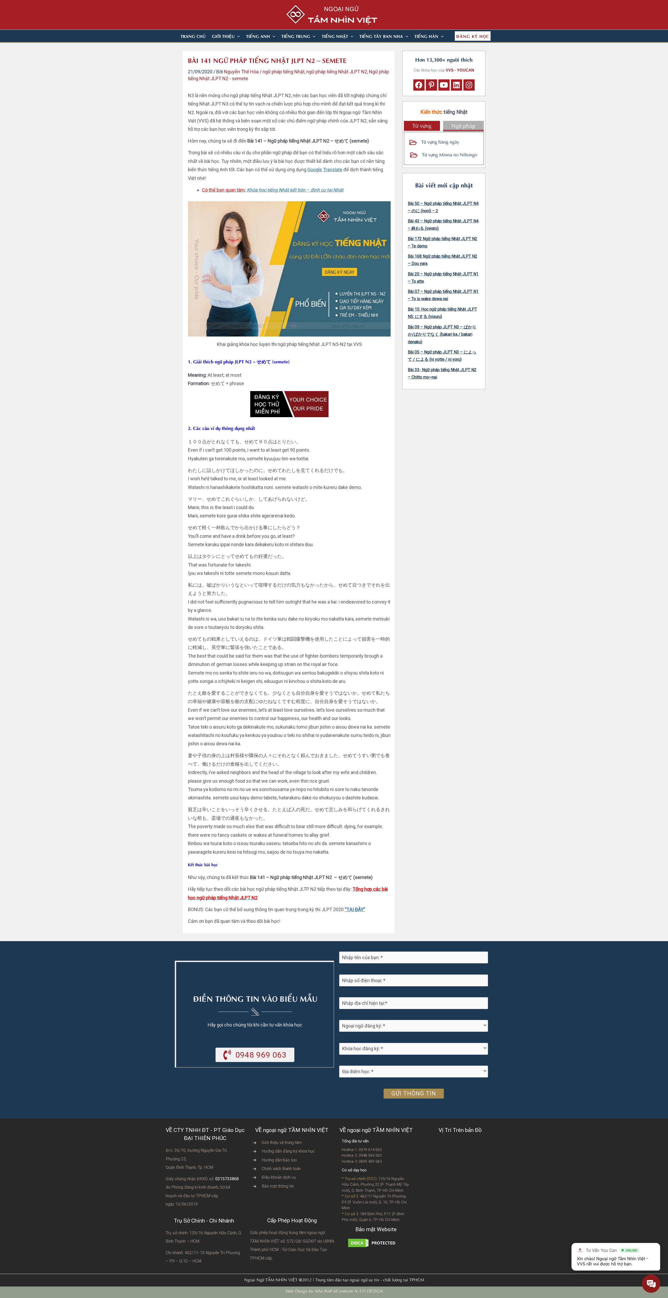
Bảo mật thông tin (278, 1186)
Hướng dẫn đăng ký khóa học (288, 1151)
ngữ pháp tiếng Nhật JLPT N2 (336, 71)
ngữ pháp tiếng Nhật (284, 71)
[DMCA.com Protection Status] (373, 1242)
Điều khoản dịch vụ (279, 1177)
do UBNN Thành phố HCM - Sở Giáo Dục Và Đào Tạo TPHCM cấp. (292, 1250)
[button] (237, 36)
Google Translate (324, 169)
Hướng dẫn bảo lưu (279, 1160)
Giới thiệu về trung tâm (282, 1142)
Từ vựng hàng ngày (440, 141)
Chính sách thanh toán (281, 1168)
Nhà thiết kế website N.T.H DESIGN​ (348, 1291)
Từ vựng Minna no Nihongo (449, 154)
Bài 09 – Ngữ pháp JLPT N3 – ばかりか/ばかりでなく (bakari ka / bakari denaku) (442, 334)
